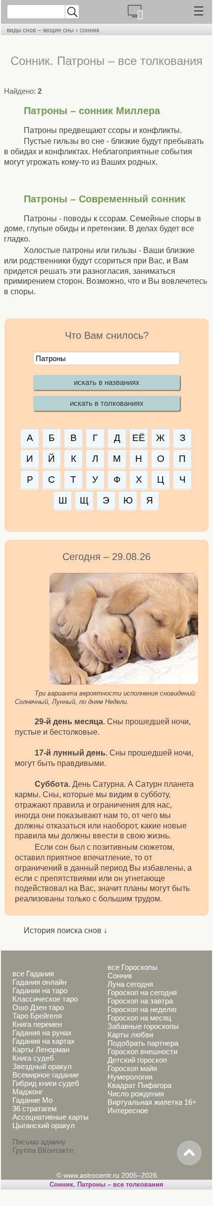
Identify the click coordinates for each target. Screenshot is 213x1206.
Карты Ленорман (40, 1049)
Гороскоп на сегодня (142, 992)
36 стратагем (34, 1108)
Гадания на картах (43, 1041)
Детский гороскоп (137, 1060)
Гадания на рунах (42, 1032)
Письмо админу (39, 1142)
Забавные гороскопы (143, 1026)
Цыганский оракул (43, 1125)
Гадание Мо (32, 1100)
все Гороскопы (132, 967)
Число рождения (135, 1093)
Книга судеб (33, 1058)
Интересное (127, 1110)
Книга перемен (37, 1024)
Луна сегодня (130, 984)
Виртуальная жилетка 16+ (152, 1102)
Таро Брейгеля (37, 1016)
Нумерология (130, 1077)
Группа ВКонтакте (42, 1150)
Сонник (119, 975)
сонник (89, 30)
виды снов (21, 30)
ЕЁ (138, 438)
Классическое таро (45, 999)
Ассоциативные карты (50, 1117)
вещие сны (58, 30)
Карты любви (130, 1034)
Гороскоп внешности (142, 1051)
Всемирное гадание (45, 1075)
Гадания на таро (39, 990)
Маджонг (27, 1091)
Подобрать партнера (142, 1043)
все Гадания (33, 973)
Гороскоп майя (132, 1068)
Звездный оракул (42, 1066)
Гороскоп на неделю (141, 1009)
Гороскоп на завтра (140, 1001)
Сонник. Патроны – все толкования (106, 1184)
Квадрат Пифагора (139, 1085)
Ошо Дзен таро (38, 1007)
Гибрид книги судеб (45, 1083)
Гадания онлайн (39, 982)
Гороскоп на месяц (139, 1018)
